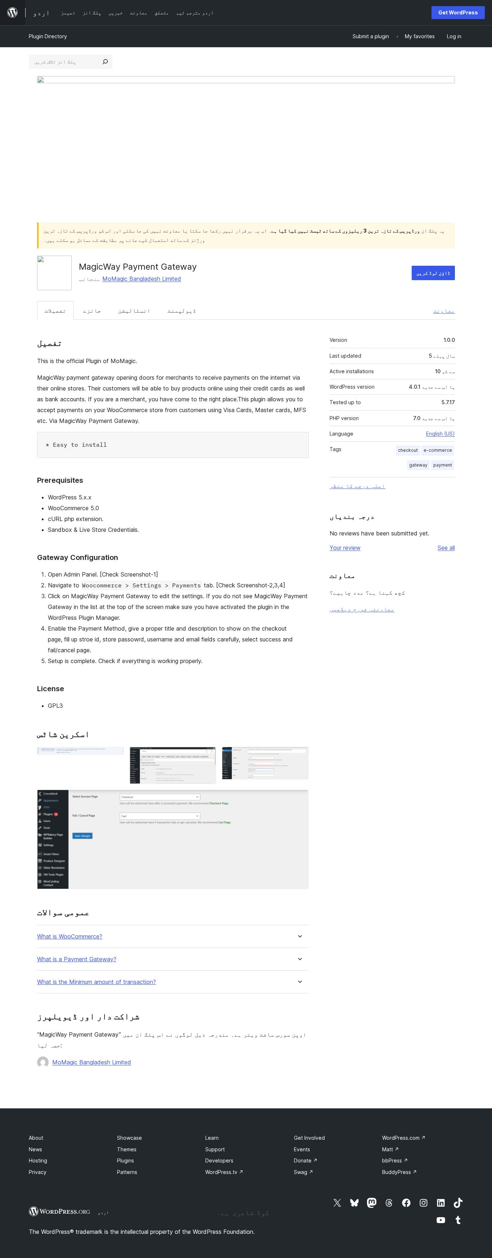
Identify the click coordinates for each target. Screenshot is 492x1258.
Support (215, 1149)
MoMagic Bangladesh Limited (141, 278)
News (35, 1149)
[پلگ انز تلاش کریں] (105, 61)
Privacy (37, 1172)
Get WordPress (458, 12)
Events (302, 1149)
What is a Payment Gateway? (76, 959)
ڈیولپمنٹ (181, 310)
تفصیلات (55, 310)
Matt (390, 1149)
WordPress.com (404, 1138)
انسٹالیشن (134, 310)
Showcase (129, 1138)
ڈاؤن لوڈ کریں (433, 273)
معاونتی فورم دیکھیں (362, 609)
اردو (103, 1212)
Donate (306, 1160)
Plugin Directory (48, 36)
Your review (345, 547)
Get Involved (309, 1138)
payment (442, 465)
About (36, 1138)
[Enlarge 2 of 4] (206, 756)
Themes (127, 1149)
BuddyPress (399, 1172)
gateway (418, 465)
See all (446, 547)
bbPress (395, 1160)
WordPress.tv (224, 1172)
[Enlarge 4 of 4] (299, 799)
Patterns (127, 1172)
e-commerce (438, 450)
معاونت (444, 310)
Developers (219, 1160)
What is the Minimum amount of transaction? (96, 982)
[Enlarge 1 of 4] (114, 756)
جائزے (92, 310)
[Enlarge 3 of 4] (299, 756)
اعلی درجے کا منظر (357, 485)
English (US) (440, 434)
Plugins (125, 1160)
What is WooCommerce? (69, 936)
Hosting (38, 1160)
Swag (303, 1172)
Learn (212, 1138)
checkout (408, 450)
